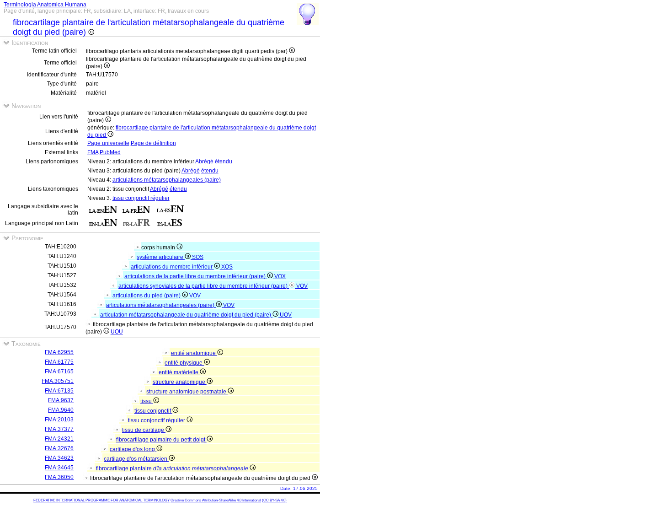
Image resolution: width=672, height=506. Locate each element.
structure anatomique (180, 382)
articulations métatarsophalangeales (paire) (166, 180)
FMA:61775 (59, 362)
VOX (280, 276)
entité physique (184, 363)
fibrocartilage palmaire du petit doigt (161, 439)
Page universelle (108, 143)
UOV (286, 315)
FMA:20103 (59, 419)
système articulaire (161, 257)
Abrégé (204, 161)
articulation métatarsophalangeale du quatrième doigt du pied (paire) (186, 315)
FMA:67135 (59, 391)
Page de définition (153, 143)
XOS (227, 267)
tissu (146, 401)
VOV (302, 286)
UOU (117, 331)
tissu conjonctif (153, 411)
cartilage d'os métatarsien (136, 459)
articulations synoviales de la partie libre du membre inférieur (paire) (203, 286)
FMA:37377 (59, 429)
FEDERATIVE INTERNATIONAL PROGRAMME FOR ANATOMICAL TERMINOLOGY (101, 500)
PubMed (110, 152)
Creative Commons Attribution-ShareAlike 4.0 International (216, 500)
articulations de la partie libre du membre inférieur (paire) (195, 276)
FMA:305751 (58, 381)
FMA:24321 (59, 439)
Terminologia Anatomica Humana (45, 4)
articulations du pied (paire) (147, 295)
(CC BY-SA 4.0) (274, 500)
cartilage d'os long (133, 449)
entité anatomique (194, 353)
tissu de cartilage (143, 430)
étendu (223, 161)
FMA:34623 (59, 458)
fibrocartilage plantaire (172, 468)
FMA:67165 (59, 371)
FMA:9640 (61, 410)
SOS (197, 257)
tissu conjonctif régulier (141, 198)
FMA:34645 (59, 467)
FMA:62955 (59, 352)
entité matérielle (179, 372)
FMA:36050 (59, 477)
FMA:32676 (59, 448)
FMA (92, 152)
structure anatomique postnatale (187, 391)
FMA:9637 (61, 400)
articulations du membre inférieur (172, 267)
